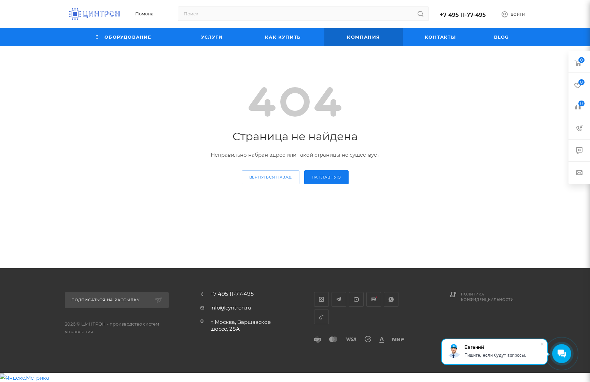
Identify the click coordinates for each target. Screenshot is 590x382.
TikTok (321, 316)
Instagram (321, 299)
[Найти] (420, 13)
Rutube (373, 299)
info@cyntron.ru (230, 307)
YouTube (356, 299)
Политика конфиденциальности (487, 297)
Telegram (339, 299)
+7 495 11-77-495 (463, 15)
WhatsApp (391, 299)
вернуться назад (270, 177)
